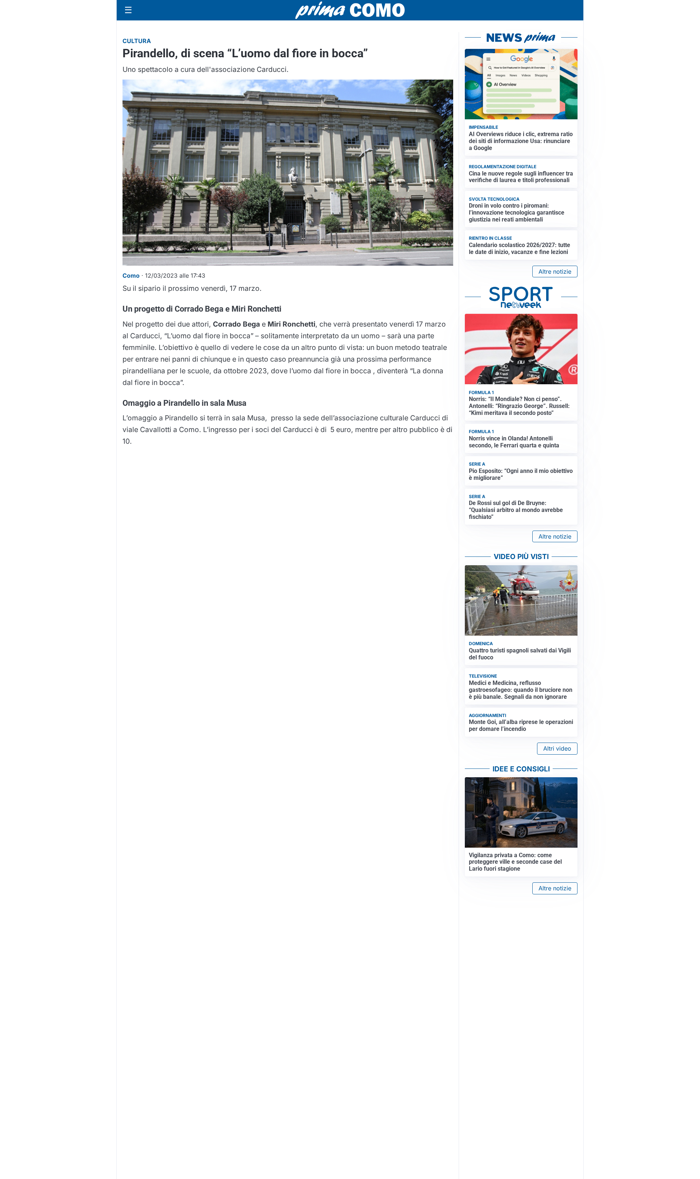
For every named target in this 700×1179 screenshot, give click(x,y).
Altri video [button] (557, 748)
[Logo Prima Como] (350, 10)
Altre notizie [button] (554, 271)
